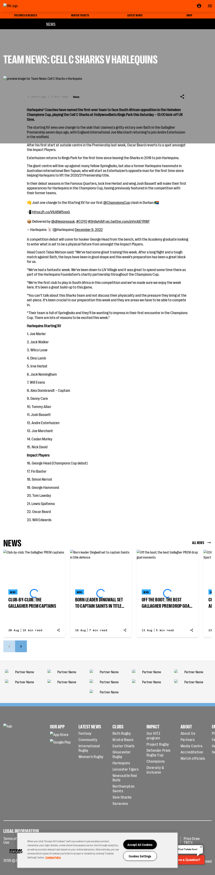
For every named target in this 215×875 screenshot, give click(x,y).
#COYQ (81, 221)
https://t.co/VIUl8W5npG (51, 211)
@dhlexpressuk (63, 221)
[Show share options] (182, 96)
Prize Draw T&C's (192, 840)
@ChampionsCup (116, 202)
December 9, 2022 (89, 229)
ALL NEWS (198, 542)
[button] (16, 851)
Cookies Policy (53, 857)
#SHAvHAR (96, 221)
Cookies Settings (140, 856)
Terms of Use (10, 840)
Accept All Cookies (139, 844)
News (50, 23)
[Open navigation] (210, 6)
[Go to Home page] (20, 5)
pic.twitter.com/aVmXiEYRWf (127, 221)
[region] (97, 850)
